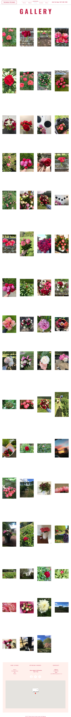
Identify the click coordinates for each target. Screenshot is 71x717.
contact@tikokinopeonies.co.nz (56, 673)
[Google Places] (35, 676)
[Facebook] (31, 676)
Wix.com (44, 716)
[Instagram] (39, 676)
